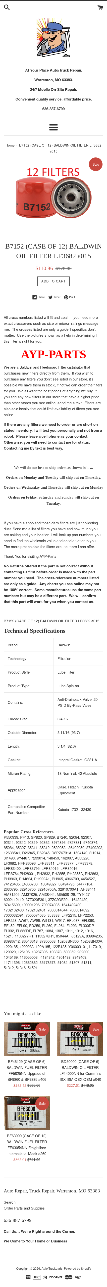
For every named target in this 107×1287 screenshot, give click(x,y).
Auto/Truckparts (52, 1268)
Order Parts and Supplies (24, 1208)
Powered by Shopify (77, 1268)
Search (9, 1202)
